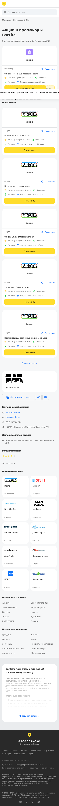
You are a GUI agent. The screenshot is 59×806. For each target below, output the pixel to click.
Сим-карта (6, 754)
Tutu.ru (5, 617)
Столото (34, 621)
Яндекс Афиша (38, 607)
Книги (33, 639)
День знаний (7, 765)
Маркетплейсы (38, 653)
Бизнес (24, 750)
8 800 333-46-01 (29, 741)
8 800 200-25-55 (12, 412)
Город (31, 754)
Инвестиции (35, 750)
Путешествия (19, 754)
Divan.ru (34, 612)
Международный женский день (29, 765)
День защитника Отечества (14, 768)
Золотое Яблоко (9, 607)
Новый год (33, 768)
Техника (34, 635)
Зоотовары (7, 644)
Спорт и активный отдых (13, 648)
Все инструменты (39, 603)
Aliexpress (6, 603)
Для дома (6, 635)
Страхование (49, 750)
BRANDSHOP (8, 621)
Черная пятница (47, 768)
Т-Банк (5, 750)
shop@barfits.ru (12, 417)
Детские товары (38, 648)
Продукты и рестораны (42, 644)
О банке (14, 750)
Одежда (6, 639)
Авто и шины (8, 653)
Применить (29, 150)
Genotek (6, 612)
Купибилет (36, 617)
